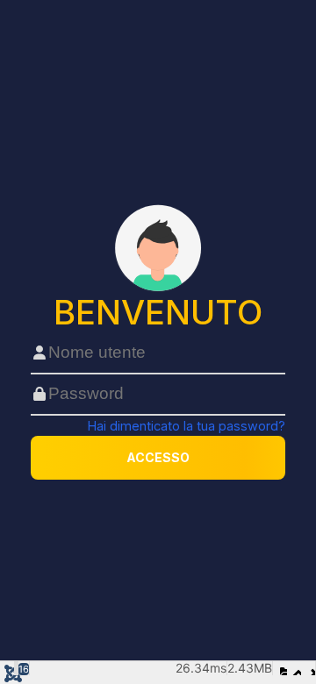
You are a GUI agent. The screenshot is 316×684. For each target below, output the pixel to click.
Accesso (158, 457)
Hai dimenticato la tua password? (186, 425)
